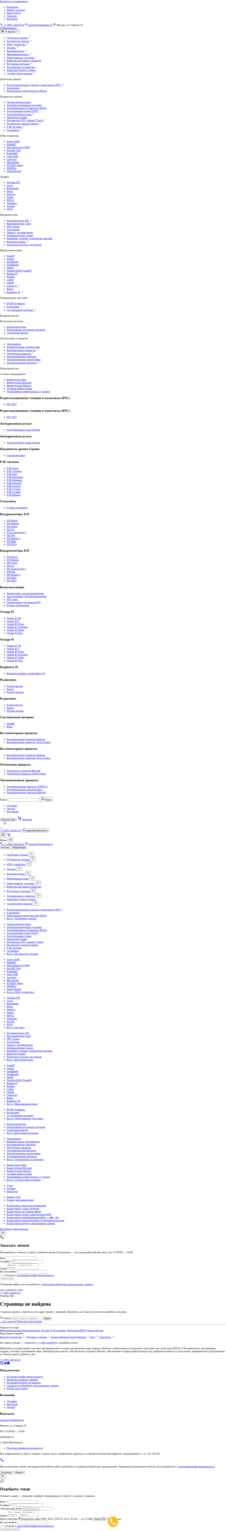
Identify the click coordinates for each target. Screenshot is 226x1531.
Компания (12, 7)
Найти (47, 1318)
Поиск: (4, 799)
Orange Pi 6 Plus (15, 624)
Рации (10, 689)
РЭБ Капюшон (15, 477)
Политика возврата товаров (22, 1379)
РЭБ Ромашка (14, 480)
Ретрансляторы (15, 692)
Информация (19, 847)
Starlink (11, 723)
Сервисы (12, 16)
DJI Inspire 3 (13, 538)
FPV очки (12, 599)
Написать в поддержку (30, 1321)
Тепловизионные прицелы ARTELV (27, 786)
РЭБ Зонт (12, 474)
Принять (19, 1472)
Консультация (8, 819)
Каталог (5, 847)
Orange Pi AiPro (15, 630)
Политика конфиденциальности (25, 1376)
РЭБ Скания (14, 486)
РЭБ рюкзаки (14, 483)
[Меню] (1, 827)
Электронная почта (11, 1508)
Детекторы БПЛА (77, 1330)
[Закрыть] (10, 840)
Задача (4, 1268)
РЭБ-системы (58, 1330)
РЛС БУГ (12, 404)
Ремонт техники (16, 10)
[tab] (116, 37)
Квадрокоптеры (31, 1330)
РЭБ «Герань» (14, 471)
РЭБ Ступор (14, 489)
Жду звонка (7, 1278)
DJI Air (10, 529)
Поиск (7, 1318)
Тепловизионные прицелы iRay (24, 789)
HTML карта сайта (17, 1388)
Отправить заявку (10, 1529)
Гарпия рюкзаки (16, 455)
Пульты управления (18, 605)
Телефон (6, 1261)
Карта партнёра (9, 1518)
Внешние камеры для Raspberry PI (26, 673)
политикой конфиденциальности (35, 1275)
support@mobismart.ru (12, 1420)
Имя (2, 1258)
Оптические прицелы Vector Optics (26, 773)
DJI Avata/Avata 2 (16, 532)
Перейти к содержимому (14, 1)
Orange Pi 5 (13, 621)
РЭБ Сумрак (14, 492)
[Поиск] (3, 835)
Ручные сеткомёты (17, 507)
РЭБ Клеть (13, 468)
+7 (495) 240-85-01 (10, 1292)
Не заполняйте (8, 1271)
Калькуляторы (95, 1330)
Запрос (4, 1515)
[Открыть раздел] (31, 854)
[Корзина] (9, 835)
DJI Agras (12, 526)
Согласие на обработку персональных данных (33, 1385)
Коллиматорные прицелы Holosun (26, 739)
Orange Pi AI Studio (17, 627)
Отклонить (6, 1472)
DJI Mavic (12, 520)
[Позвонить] (2, 1461)
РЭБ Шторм (13, 495)
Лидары (45, 1330)
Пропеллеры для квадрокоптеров (25, 593)
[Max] (1, 1363)
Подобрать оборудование (14, 1229)
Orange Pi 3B (14, 618)
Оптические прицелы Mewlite (23, 770)
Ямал (10, 726)
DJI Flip (11, 535)
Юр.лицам (12, 811)
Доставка (12, 805)
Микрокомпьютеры (11, 1330)
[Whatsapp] (8, 1363)
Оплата (11, 808)
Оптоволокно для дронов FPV (24, 602)
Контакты (12, 18)
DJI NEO (12, 544)
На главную (8, 1321)
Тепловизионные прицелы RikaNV (26, 792)
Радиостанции (15, 686)
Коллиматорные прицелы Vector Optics (28, 742)
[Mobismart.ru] (6, 827)
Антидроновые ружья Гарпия (23, 429)
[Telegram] (5, 1363)
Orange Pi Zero (15, 633)
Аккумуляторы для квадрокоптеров (27, 596)
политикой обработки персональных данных (67, 1284)
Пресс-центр (14, 13)
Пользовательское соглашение (24, 1382)
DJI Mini (11, 541)
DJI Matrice (13, 523)
